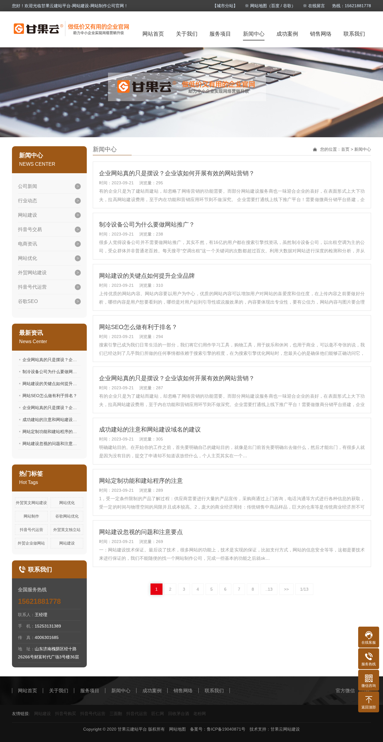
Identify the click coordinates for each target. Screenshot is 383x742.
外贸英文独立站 (66, 529)
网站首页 (153, 34)
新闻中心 (254, 34)
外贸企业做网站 (31, 543)
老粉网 (199, 713)
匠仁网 (157, 713)
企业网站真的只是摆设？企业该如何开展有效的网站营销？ (76, 359)
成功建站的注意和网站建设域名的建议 (58, 419)
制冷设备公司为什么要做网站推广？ (55, 371)
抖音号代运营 (32, 286)
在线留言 (316, 5)
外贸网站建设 (32, 272)
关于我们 (186, 34)
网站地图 (177, 729)
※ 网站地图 (256, 5)
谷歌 (287, 5)
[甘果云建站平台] (71, 29)
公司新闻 (27, 186)
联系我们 (354, 34)
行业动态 (27, 200)
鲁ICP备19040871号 (226, 729)
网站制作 (31, 516)
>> (286, 589)
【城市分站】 (225, 5)
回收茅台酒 (178, 713)
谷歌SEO (28, 301)
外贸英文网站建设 (31, 502)
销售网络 (321, 34)
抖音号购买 (65, 713)
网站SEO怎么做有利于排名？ (49, 395)
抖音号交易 (30, 229)
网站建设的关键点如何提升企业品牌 (55, 383)
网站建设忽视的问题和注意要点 (51, 443)
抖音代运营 (136, 713)
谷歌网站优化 (67, 516)
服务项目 (220, 34)
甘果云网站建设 (285, 729)
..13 (269, 589)
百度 (275, 5)
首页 (345, 149)
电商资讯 (27, 243)
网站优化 (27, 258)
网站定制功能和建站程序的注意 (51, 431)
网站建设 (27, 215)
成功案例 (287, 34)
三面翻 (116, 713)
